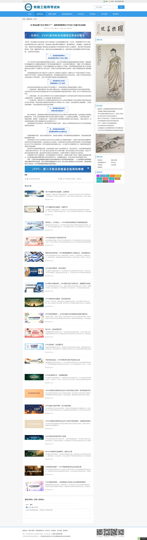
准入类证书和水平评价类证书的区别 (107, 116)
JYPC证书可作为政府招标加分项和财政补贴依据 (110, 130)
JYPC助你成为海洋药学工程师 (55, 436)
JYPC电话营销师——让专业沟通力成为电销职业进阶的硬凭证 (66, 314)
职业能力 (118, 175)
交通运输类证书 (67, 14)
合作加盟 (104, 14)
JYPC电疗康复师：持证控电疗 (55, 268)
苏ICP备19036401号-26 (47, 536)
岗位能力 (111, 181)
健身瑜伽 (112, 175)
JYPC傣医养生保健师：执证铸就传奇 (58, 299)
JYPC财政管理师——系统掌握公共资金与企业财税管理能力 (65, 482)
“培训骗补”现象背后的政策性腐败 (106, 111)
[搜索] (121, 7)
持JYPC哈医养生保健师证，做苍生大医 (58, 451)
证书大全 (81, 14)
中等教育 (105, 181)
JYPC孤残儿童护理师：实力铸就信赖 (58, 406)
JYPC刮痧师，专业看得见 (54, 344)
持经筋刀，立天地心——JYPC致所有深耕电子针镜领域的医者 (66, 222)
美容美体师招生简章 (34, 179)
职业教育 (99, 181)
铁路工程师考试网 (119, 1)
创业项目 (111, 178)
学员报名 (92, 14)
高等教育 (117, 178)
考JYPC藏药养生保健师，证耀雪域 (72, 179)
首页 (29, 14)
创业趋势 (105, 178)
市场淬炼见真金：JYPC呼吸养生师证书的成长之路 (62, 360)
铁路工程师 (52, 14)
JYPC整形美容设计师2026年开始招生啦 (108, 120)
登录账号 (35, 507)
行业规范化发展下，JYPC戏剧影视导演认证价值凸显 (63, 467)
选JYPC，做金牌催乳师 (53, 329)
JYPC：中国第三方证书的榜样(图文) (107, 123)
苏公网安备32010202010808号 (62, 536)
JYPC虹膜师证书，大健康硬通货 (56, 375)
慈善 (107, 175)
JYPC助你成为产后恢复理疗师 (55, 238)
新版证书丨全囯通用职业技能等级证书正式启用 (110, 109)
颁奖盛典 (102, 175)
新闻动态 (40, 14)
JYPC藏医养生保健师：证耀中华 (56, 207)
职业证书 (99, 178)
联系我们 (116, 14)
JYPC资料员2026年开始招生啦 (106, 125)
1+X (98, 175)
